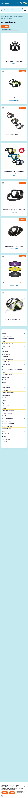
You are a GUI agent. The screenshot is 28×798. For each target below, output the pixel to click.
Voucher (4, 441)
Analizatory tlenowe (7, 343)
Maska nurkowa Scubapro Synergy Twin (14, 209)
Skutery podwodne (7, 426)
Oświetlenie (5, 405)
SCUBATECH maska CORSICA (14, 319)
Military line (5, 351)
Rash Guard (5, 361)
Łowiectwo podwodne (8, 392)
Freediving (5, 436)
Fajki (3, 372)
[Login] (21, 3)
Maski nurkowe (6, 387)
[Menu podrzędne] (24, 333)
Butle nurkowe (6, 364)
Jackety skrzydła (6, 380)
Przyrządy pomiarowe (8, 410)
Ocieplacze (5, 398)
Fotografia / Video (7, 374)
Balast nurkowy (6, 346)
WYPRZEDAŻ (6, 439)
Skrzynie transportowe (8, 423)
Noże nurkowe (6, 395)
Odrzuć (12, 792)
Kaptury (4, 382)
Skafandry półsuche (7, 359)
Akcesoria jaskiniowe (8, 349)
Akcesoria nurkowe (7, 336)
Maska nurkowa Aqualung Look (14, 61)
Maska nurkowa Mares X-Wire (14, 134)
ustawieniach (11, 789)
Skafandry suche (6, 421)
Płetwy (4, 408)
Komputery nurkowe (7, 385)
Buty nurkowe (6, 367)
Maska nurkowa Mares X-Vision (14, 98)
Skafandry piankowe (7, 418)
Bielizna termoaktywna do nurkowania (12, 369)
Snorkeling (5, 356)
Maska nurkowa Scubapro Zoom (14, 246)
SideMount (5, 416)
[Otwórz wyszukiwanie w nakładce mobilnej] (12, 10)
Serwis (4, 333)
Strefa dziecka (6, 354)
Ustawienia (19, 792)
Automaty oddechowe (8, 338)
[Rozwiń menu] (25, 9)
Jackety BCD (5, 377)
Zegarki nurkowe (6, 434)
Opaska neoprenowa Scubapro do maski (14, 283)
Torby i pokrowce (6, 428)
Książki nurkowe (6, 390)
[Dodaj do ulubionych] (3, 35)
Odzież (4, 400)
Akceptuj (5, 792)
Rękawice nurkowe (7, 413)
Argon (3, 341)
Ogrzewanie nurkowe (8, 403)
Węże (3, 431)
